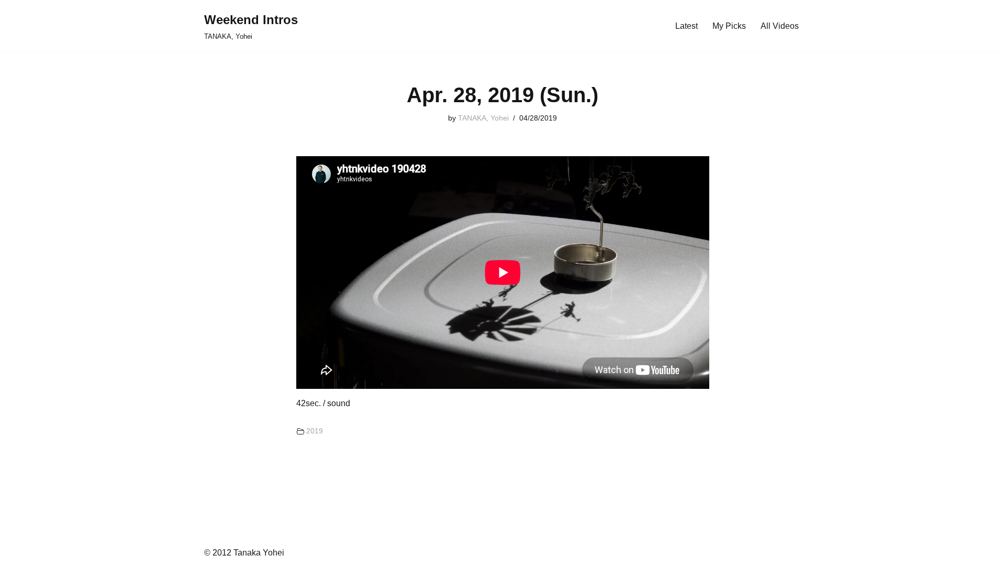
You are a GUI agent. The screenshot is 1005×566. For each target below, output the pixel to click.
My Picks (729, 25)
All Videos (780, 25)
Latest (686, 25)
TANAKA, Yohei (483, 118)
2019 (314, 431)
